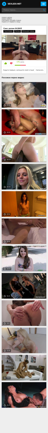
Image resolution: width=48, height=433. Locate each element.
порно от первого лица (11, 22)
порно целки (7, 17)
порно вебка (7, 19)
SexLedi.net (14, 4)
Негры (17, 31)
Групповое (8, 31)
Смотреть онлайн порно (11, 20)
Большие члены (28, 31)
